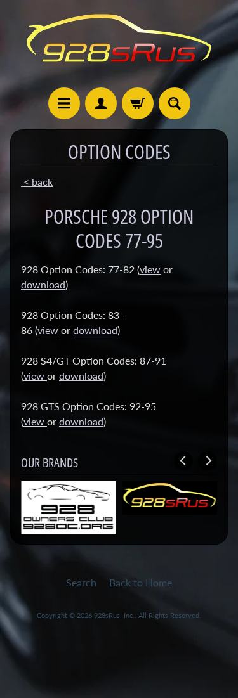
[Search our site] (174, 103)
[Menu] (64, 103)
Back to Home (140, 582)
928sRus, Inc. (114, 615)
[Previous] (183, 460)
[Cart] (138, 103)
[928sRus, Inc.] (119, 43)
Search (81, 582)
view (47, 330)
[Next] (207, 460)
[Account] (101, 103)
